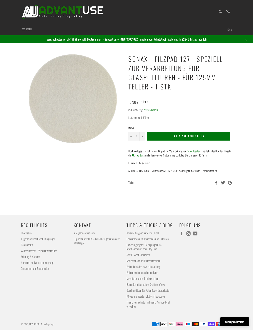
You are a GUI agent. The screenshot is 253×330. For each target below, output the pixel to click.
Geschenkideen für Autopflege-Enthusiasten (148, 290)
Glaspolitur (137, 155)
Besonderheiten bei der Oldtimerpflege (145, 284)
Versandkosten (151, 110)
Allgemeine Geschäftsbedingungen (38, 239)
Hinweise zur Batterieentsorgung (37, 262)
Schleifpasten (193, 151)
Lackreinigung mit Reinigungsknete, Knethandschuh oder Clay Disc (144, 247)
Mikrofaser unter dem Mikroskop (142, 278)
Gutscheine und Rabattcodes (35, 268)
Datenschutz (27, 245)
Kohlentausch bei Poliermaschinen (143, 261)
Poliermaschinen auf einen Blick (142, 272)
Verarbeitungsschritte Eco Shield (142, 233)
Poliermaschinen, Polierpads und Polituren (147, 239)
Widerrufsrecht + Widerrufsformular (39, 251)
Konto (229, 29)
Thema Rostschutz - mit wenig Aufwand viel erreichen (148, 304)
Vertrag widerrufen (234, 322)
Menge (131, 127)
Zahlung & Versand (30, 256)
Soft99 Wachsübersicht (138, 255)
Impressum (26, 233)
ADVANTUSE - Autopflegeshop (41, 324)
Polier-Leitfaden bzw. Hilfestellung (143, 266)
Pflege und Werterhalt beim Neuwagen (145, 296)
